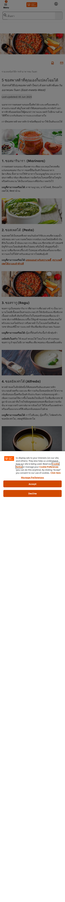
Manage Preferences (32, 477)
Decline (32, 493)
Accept (32, 483)
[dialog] (32, 676)
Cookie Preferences (48, 466)
